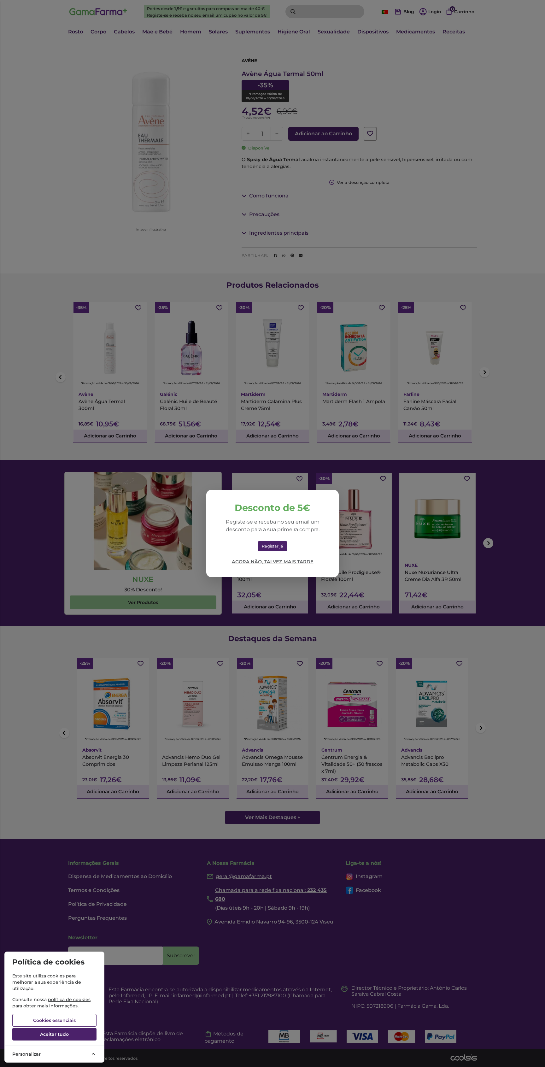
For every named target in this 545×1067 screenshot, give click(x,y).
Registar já (272, 546)
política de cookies (69, 999)
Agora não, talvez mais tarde (273, 562)
